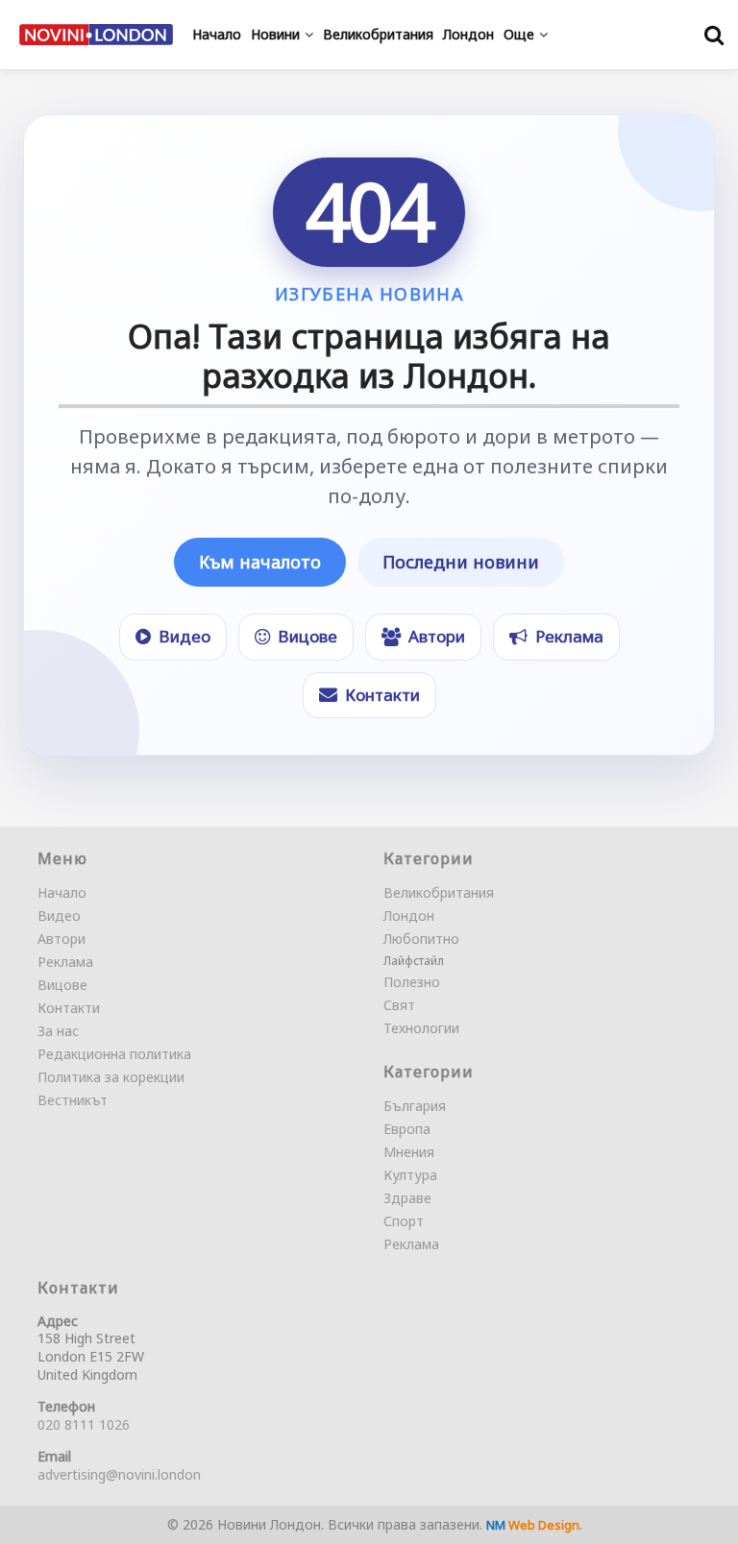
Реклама (65, 962)
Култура (410, 1175)
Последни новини (460, 561)
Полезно (411, 982)
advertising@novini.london (119, 1474)
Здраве (407, 1198)
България (414, 1106)
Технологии (421, 1028)
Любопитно (421, 938)
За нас (58, 1031)
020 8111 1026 (83, 1424)
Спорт (403, 1221)
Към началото (260, 561)
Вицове (62, 985)
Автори (61, 938)
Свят (399, 1005)
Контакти (68, 1008)
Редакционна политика (114, 1054)
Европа (406, 1129)
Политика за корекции (110, 1077)
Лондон (408, 915)
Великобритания (438, 892)
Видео (59, 915)
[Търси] (714, 34)
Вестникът (72, 1100)
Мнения (408, 1152)
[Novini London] (96, 34)
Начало (61, 892)
